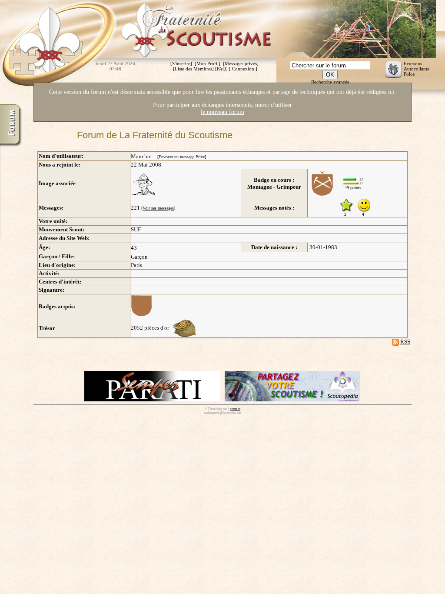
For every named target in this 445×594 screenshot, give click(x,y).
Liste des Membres (193, 68)
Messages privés (241, 63)
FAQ (221, 68)
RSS (405, 341)
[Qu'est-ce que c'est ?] (184, 327)
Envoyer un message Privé (182, 156)
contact (235, 409)
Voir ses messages (158, 208)
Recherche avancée (330, 81)
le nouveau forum (222, 112)
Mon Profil (207, 63)
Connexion (243, 68)
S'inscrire (181, 63)
